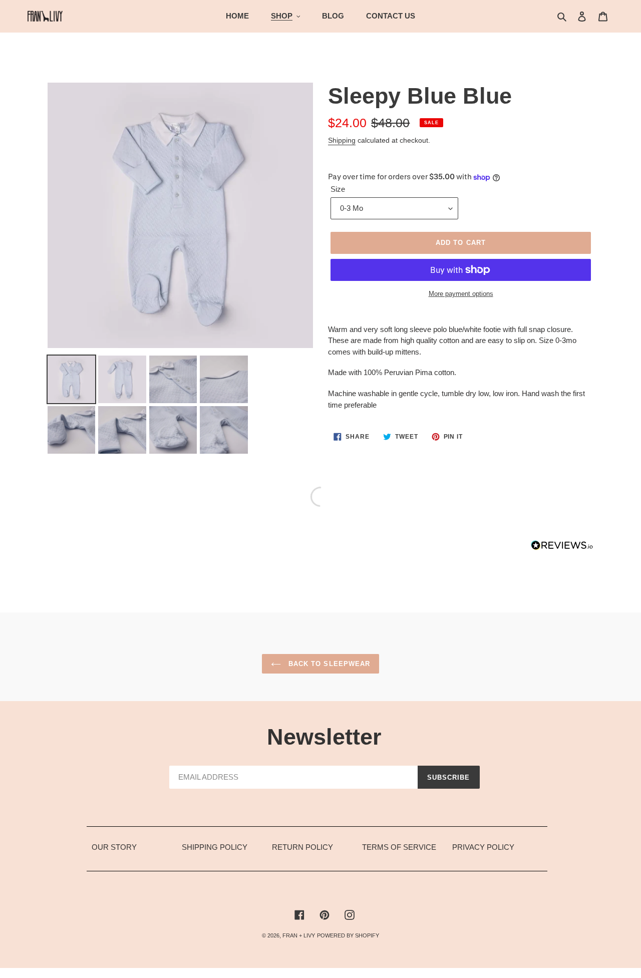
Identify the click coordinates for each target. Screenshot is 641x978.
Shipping (342, 140)
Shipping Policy (214, 847)
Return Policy (302, 847)
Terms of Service (399, 847)
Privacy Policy (483, 847)
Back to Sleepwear (328, 664)
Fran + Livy (298, 935)
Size (338, 189)
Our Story (114, 847)
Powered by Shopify (348, 935)
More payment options (461, 293)
